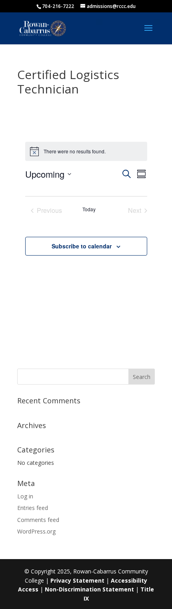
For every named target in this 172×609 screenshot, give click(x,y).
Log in (25, 496)
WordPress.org (36, 531)
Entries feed (32, 508)
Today (89, 209)
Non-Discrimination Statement (89, 589)
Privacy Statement (77, 580)
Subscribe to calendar (82, 246)
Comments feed (38, 520)
